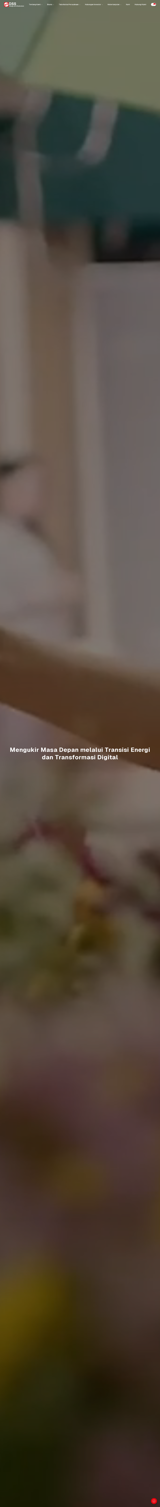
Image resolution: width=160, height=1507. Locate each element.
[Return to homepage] (14, 4)
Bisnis (49, 4)
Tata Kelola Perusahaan (68, 4)
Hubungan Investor (93, 4)
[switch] (153, 4)
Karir (128, 4)
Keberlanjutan (114, 4)
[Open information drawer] (154, 1501)
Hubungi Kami (140, 4)
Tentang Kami (35, 4)
